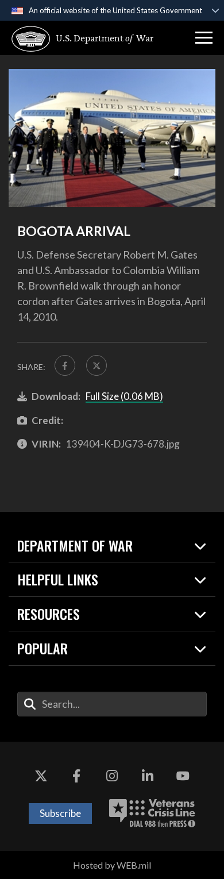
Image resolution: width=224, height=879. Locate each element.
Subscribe (60, 813)
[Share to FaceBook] (65, 365)
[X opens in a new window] (41, 776)
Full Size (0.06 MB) (124, 396)
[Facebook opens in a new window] (76, 776)
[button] (204, 38)
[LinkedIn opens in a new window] (147, 776)
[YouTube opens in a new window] (182, 776)
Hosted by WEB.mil (112, 864)
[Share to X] (96, 365)
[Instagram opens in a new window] (112, 776)
